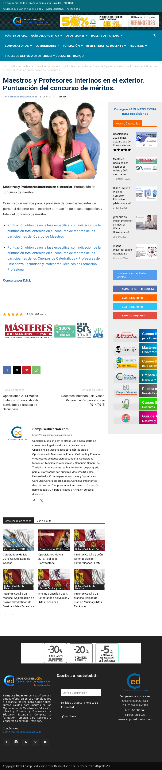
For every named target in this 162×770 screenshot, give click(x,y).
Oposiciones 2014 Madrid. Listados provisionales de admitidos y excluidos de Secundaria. (21, 402)
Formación (71, 46)
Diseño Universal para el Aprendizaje (122, 250)
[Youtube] (45, 742)
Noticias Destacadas (128, 123)
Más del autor (44, 521)
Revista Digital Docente (104, 46)
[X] (17, 370)
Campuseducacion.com (22, 96)
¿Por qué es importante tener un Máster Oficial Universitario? (122, 225)
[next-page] (12, 614)
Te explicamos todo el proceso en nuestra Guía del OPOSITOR (38, 2)
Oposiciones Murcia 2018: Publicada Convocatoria (50, 559)
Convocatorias (17, 46)
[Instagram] (16, 742)
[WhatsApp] (36, 370)
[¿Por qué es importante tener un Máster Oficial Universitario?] (146, 222)
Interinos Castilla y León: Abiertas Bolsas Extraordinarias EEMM (88, 559)
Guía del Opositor (45, 35)
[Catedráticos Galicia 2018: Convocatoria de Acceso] (18, 540)
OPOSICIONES (75, 35)
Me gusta (147, 288)
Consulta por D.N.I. (17, 280)
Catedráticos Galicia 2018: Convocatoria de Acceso (16, 559)
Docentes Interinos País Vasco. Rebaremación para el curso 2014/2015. (83, 400)
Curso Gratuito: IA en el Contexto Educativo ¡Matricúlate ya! (122, 196)
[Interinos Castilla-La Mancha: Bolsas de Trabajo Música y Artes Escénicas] (89, 579)
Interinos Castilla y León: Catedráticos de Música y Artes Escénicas (53, 598)
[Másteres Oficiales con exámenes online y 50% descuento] (146, 164)
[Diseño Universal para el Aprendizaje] (146, 251)
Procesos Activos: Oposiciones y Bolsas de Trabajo (44, 56)
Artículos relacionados (18, 521)
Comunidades (45, 46)
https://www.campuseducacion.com (52, 435)
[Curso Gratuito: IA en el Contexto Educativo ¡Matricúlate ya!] (146, 193)
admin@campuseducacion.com (22, 731)
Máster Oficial (16, 35)
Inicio (6, 66)
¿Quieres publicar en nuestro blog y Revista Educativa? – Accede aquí (42, 8)
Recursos (137, 46)
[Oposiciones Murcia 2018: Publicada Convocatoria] (53, 540)
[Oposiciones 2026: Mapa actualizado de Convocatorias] (146, 139)
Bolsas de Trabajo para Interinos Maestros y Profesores (46, 66)
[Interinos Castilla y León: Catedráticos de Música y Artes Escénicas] (53, 579)
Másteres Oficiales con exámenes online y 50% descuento (120, 167)
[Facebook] (7, 370)
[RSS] (25, 742)
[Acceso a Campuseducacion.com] (135, 691)
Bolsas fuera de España (98, 66)
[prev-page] (5, 614)
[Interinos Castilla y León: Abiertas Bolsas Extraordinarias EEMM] (89, 540)
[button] (154, 36)
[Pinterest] (26, 370)
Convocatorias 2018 (14, 549)
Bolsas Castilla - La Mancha (14, 587)
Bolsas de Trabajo (105, 35)
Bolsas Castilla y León (87, 549)
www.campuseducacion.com (135, 719)
